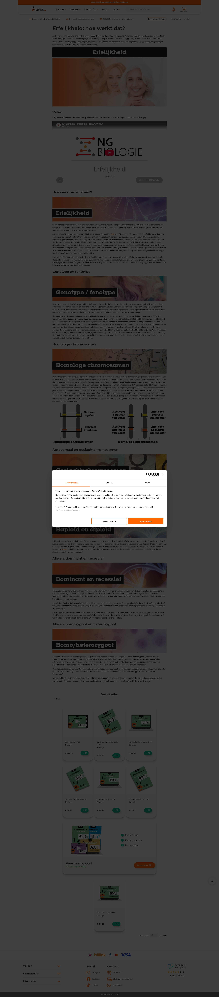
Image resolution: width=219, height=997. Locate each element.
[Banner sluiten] (163, 474)
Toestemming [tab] (71, 483)
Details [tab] (109, 483)
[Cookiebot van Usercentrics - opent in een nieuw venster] (148, 474)
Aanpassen (108, 521)
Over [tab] (147, 483)
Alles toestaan (146, 521)
